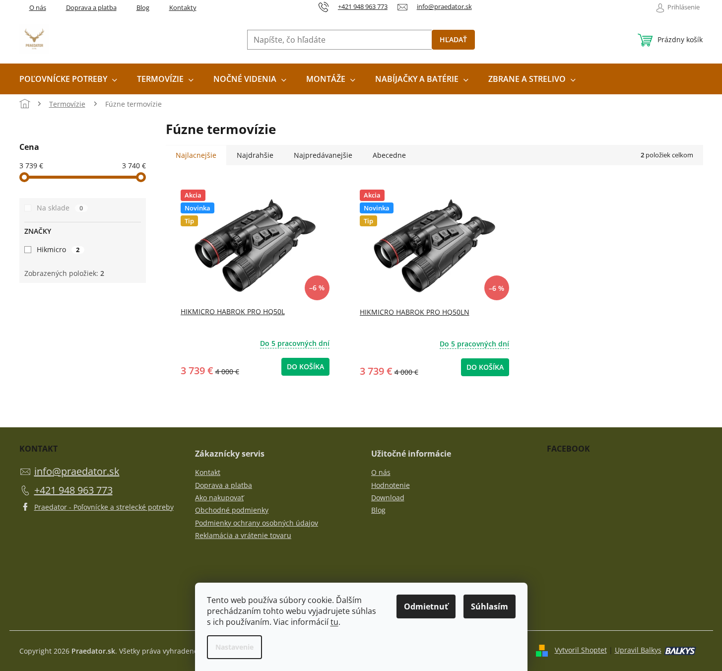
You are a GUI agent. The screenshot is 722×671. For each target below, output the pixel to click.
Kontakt (207, 472)
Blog (142, 7)
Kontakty (183, 7)
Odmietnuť (426, 606)
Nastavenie (234, 647)
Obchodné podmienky (231, 510)
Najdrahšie (255, 155)
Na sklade (60, 207)
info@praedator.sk (77, 471)
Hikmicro (58, 249)
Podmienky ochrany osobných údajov (256, 523)
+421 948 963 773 (73, 490)
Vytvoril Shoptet (581, 650)
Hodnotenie (390, 485)
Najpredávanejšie (323, 155)
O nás (37, 7)
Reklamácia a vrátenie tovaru (243, 535)
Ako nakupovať (219, 497)
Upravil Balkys (638, 650)
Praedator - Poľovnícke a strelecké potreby (104, 507)
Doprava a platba (91, 7)
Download (387, 497)
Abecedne (389, 155)
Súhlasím (489, 606)
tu (334, 621)
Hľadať (453, 39)
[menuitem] (68, 79)
